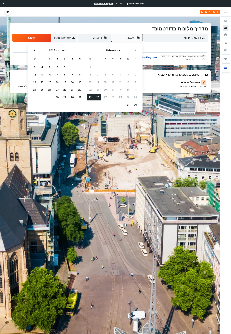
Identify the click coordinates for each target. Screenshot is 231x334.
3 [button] (128, 74)
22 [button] (90, 89)
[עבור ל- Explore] (226, 43)
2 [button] (135, 74)
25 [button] (120, 97)
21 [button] (98, 89)
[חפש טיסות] (226, 21)
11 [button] (120, 82)
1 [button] (90, 67)
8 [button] (90, 74)
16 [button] (135, 89)
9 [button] (135, 82)
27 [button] (105, 97)
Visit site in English (103, 3)
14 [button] (98, 82)
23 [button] (135, 97)
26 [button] (112, 97)
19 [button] (113, 89)
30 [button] (135, 104)
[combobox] (172, 37)
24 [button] (127, 97)
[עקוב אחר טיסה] (226, 50)
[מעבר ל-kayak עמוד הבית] (210, 12)
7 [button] (97, 74)
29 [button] (90, 97)
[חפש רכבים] (226, 34)
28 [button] (97, 97)
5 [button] (113, 74)
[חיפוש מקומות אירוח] (226, 28)
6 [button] (105, 74)
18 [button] (120, 89)
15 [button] (90, 82)
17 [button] (128, 89)
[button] (3, 3)
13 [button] (105, 82)
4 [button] (120, 74)
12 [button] (113, 82)
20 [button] (105, 89)
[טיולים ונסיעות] (226, 59)
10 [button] (128, 82)
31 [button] (128, 104)
